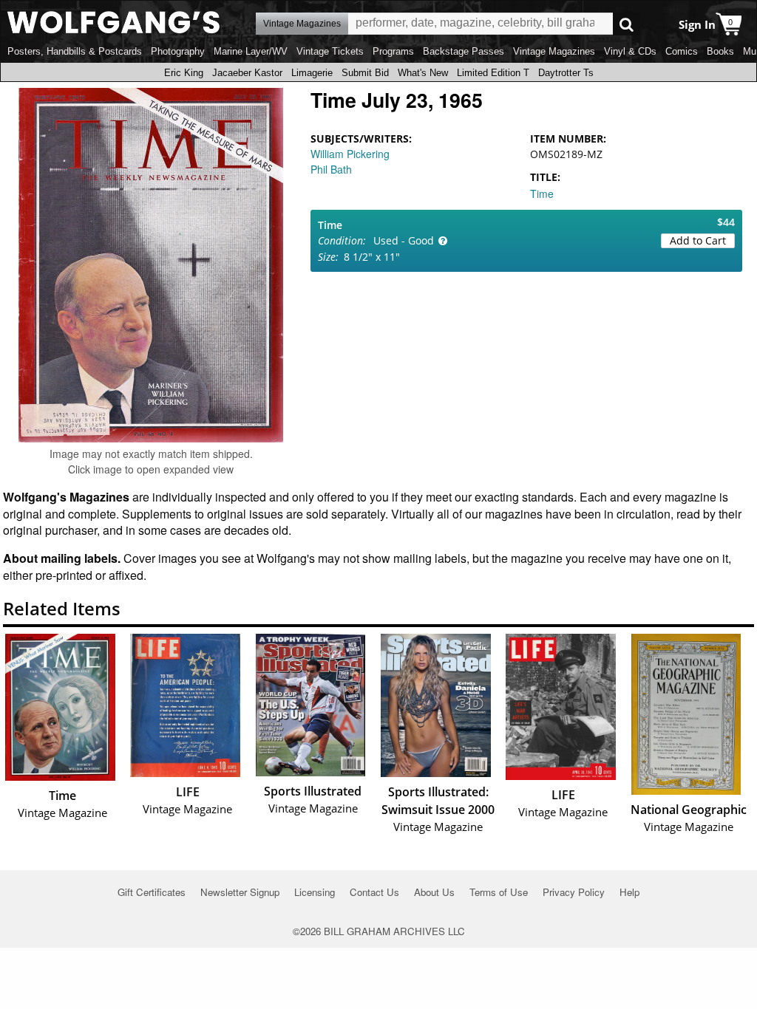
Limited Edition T (493, 72)
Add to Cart (698, 240)
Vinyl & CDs (630, 51)
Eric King (183, 72)
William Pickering (350, 153)
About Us (434, 892)
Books (720, 51)
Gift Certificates (152, 892)
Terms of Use (498, 892)
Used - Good (403, 240)
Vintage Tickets (330, 51)
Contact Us (374, 892)
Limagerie (312, 72)
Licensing (314, 892)
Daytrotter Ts (566, 72)
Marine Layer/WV (251, 51)
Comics (681, 51)
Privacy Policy (574, 892)
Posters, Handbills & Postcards (74, 51)
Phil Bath (331, 169)
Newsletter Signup (239, 892)
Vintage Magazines (554, 51)
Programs (393, 51)
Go (626, 24)
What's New (423, 72)
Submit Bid (365, 72)
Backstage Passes (463, 51)
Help (629, 892)
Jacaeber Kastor (247, 72)
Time (542, 193)
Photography (178, 51)
